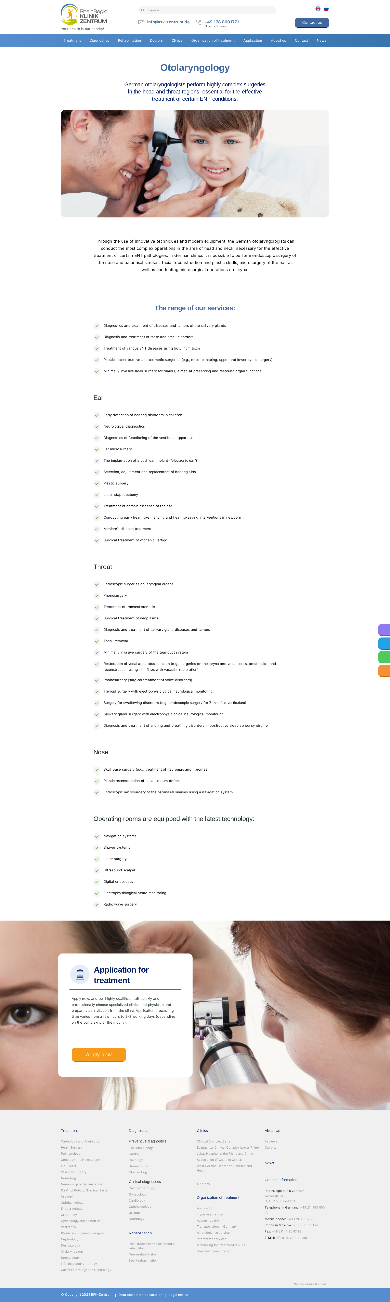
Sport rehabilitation (143, 1260)
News (269, 1163)
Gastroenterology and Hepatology (86, 1270)
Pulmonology (70, 1153)
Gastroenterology (142, 1188)
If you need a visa (210, 1214)
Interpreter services (211, 1239)
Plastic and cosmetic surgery (82, 1233)
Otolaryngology (72, 1251)
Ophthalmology (72, 1202)
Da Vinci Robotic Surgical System (85, 1190)
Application (205, 1208)
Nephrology (69, 1239)
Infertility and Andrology (79, 1264)
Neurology (68, 1178)
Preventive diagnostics (148, 1141)
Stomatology (70, 1258)
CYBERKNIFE (70, 1166)
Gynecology (137, 1194)
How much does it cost (214, 1251)
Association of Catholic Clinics (219, 1160)
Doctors (203, 1184)
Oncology (136, 1160)
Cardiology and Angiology (80, 1141)
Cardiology (137, 1200)
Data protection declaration (140, 1295)
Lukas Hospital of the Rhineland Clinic (225, 1153)
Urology (67, 1196)
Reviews (271, 1141)
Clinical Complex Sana (213, 1141)
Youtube (299, 1295)
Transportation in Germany (217, 1226)
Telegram (311, 1295)
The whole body (141, 1148)
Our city (270, 1147)
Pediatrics (68, 1227)
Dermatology (70, 1245)
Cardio (134, 1154)
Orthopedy (69, 1215)
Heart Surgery (71, 1147)
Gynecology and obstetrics (81, 1221)
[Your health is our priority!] (84, 14)
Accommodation (209, 1220)
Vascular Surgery (73, 1172)
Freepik (323, 1284)
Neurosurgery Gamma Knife (81, 1184)
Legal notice (178, 1295)
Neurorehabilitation (143, 1254)
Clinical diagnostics (145, 1182)
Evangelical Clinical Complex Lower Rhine (228, 1147)
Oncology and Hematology (80, 1160)
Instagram (323, 1295)
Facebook (287, 1295)
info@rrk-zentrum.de (168, 22)
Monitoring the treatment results (221, 1245)
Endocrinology (71, 1209)
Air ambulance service (213, 1233)
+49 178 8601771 (222, 22)
